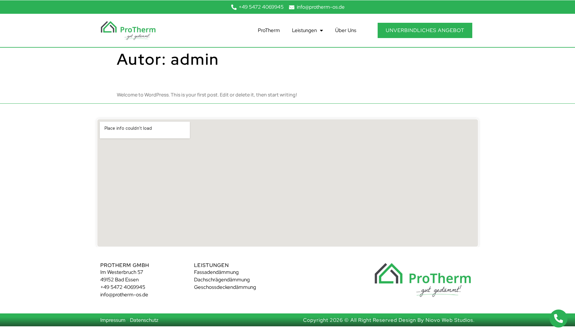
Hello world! (144, 79)
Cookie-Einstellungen (24, 330)
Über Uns (345, 30)
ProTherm (269, 30)
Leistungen (304, 30)
